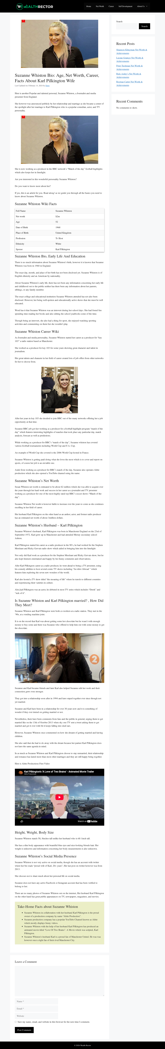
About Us (141, 6)
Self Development (125, 6)
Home (88, 6)
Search (119, 21)
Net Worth (100, 6)
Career (111, 6)
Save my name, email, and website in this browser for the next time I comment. (54, 1021)
